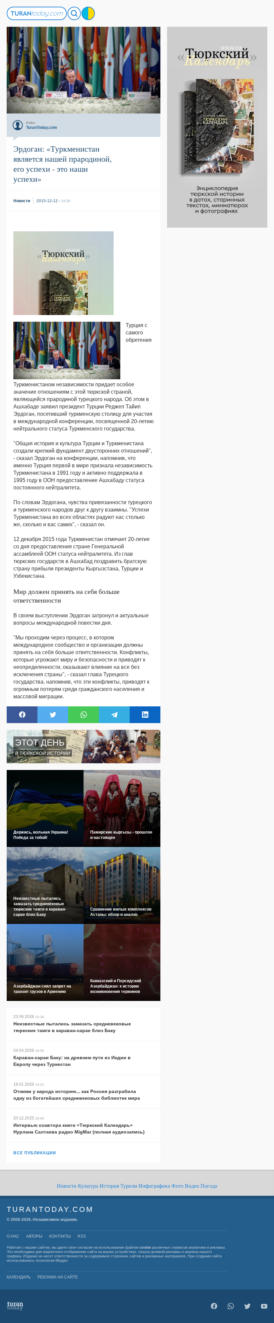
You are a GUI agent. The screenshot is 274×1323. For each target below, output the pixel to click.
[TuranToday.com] (37, 13)
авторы (34, 1236)
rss (82, 1236)
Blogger (61, 1260)
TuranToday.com (50, 1209)
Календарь (19, 1277)
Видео (192, 1186)
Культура (88, 1186)
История (109, 1186)
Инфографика (154, 1186)
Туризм (128, 1186)
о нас (13, 1236)
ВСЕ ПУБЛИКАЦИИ (34, 1153)
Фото (177, 1186)
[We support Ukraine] (88, 13)
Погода (208, 1186)
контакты (60, 1236)
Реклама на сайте (57, 1277)
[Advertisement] (217, 328)
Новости (67, 1186)
